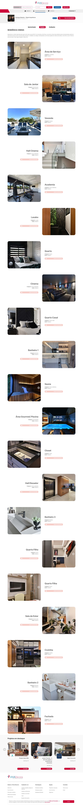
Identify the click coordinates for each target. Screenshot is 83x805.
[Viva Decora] (41, 3)
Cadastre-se (57, 7)
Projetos (42, 27)
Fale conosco (65, 787)
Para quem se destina (11, 792)
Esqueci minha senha (25, 798)
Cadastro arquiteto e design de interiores (27, 788)
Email (64, 790)
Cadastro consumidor (25, 793)
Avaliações (52, 27)
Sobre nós (9, 787)
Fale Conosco (47, 802)
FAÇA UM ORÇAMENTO (69, 18)
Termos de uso (10, 796)
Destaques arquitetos (39, 787)
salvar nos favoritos (58, 59)
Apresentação (32, 27)
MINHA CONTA (66, 7)
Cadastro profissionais (25, 791)
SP (27, 18)
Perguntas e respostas (53, 787)
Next (38, 55)
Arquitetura (17, 18)
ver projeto (25, 768)
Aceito (68, 801)
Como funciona (10, 790)
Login (22, 795)
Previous (10, 55)
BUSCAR (49, 7)
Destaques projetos (38, 790)
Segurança (51, 792)
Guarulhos (24, 18)
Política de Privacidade (53, 800)
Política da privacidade (12, 794)
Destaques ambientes (39, 792)
